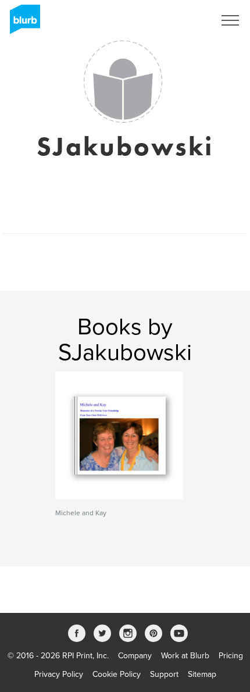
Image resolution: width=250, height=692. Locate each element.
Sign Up (185, 20)
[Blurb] (21, 23)
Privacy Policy (58, 674)
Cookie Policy (116, 674)
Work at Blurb (185, 656)
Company (135, 656)
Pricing (231, 656)
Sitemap (202, 674)
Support (164, 674)
